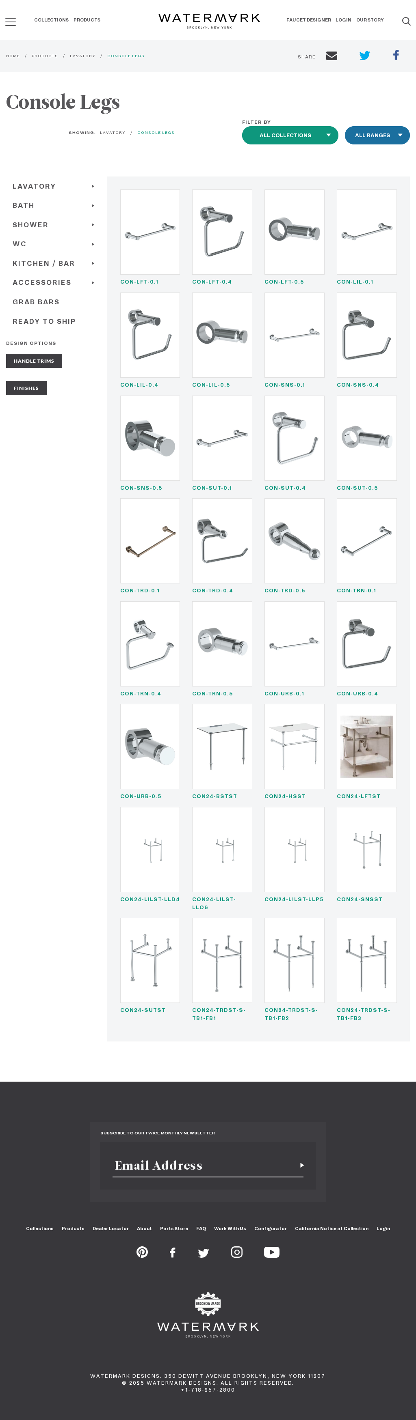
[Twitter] (203, 1255)
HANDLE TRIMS (34, 361)
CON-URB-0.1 (284, 693)
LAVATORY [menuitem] (34, 186)
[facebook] (396, 56)
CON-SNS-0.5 (141, 487)
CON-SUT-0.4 (285, 487)
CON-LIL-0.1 (355, 281)
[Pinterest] (142, 1255)
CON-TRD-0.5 (284, 590)
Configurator (270, 1228)
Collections (51, 20)
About (144, 1228)
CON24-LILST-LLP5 (293, 899)
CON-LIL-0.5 (211, 384)
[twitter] (365, 56)
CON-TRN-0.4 (140, 693)
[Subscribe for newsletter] (299, 1165)
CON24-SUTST (143, 1010)
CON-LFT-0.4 (212, 281)
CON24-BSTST (214, 796)
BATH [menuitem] (24, 205)
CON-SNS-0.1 (284, 384)
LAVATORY (82, 55)
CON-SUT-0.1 (212, 487)
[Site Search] (406, 22)
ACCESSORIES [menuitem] (42, 282)
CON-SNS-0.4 (358, 384)
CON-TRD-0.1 (140, 590)
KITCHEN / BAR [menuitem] (44, 263)
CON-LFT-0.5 (284, 281)
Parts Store (174, 1228)
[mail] (331, 57)
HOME (13, 55)
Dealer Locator (111, 1228)
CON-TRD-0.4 (212, 590)
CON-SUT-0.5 (357, 487)
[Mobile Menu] (10, 21)
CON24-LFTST (359, 796)
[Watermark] (209, 22)
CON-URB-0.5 (140, 796)
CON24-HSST (285, 796)
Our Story (370, 20)
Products (87, 20)
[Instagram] (237, 1255)
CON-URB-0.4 (357, 693)
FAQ (201, 1228)
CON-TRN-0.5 (212, 693)
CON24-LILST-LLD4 (150, 899)
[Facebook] (172, 1255)
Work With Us (230, 1228)
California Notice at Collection (331, 1228)
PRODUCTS (45, 55)
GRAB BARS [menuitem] (36, 302)
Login (343, 20)
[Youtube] (272, 1255)
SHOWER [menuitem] (31, 225)
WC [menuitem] (20, 244)
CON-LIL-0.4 (139, 384)
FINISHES (26, 388)
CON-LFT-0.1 (139, 281)
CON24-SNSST (360, 899)
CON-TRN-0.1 (356, 590)
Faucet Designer (308, 20)
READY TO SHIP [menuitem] (44, 321)
